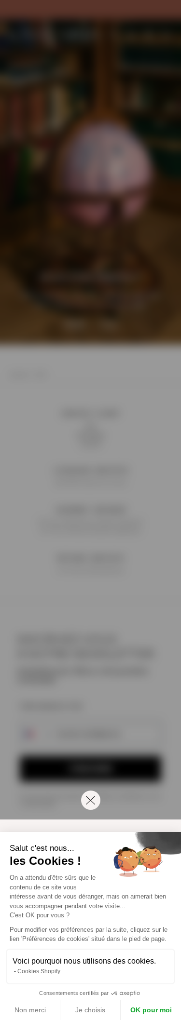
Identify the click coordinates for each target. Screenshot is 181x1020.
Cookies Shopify (38, 971)
